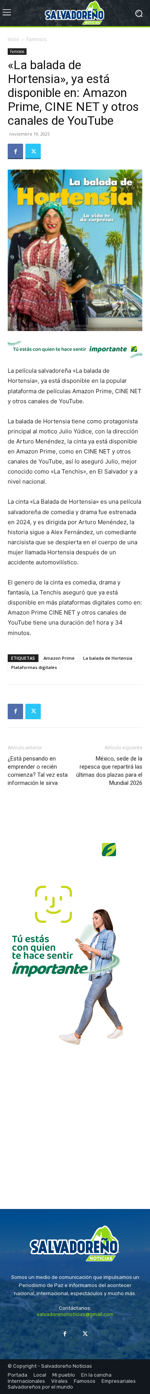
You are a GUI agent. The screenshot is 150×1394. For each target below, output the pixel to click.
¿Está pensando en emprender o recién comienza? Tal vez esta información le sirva (38, 770)
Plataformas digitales (34, 667)
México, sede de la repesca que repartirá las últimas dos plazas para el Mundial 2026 (109, 770)
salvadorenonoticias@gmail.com (75, 1314)
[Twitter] (33, 151)
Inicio (13, 39)
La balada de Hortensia (107, 658)
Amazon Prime (59, 658)
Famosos (37, 39)
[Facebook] (15, 151)
